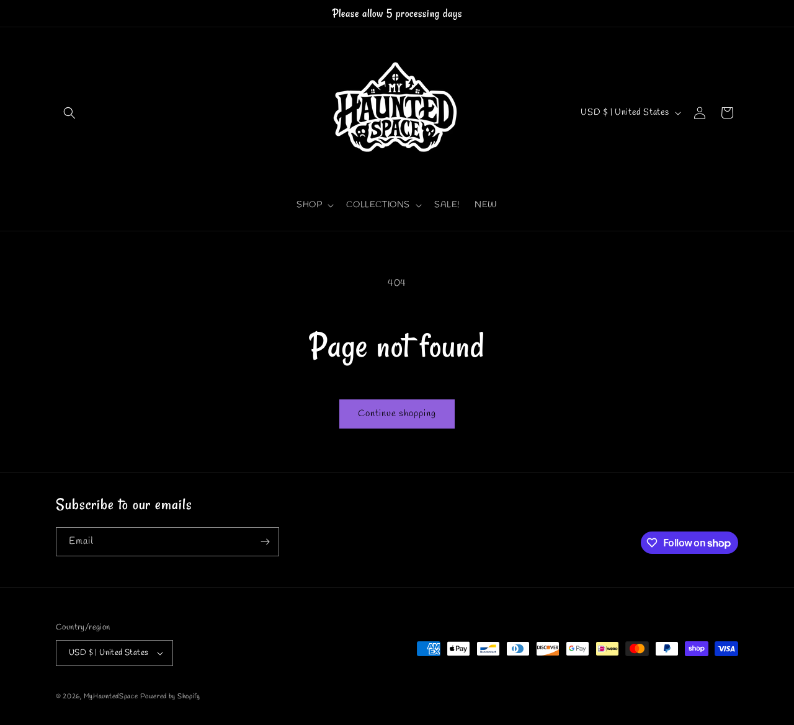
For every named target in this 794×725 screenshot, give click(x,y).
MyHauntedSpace (111, 696)
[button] (69, 113)
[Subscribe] (265, 541)
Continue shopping (397, 413)
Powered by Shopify (170, 696)
